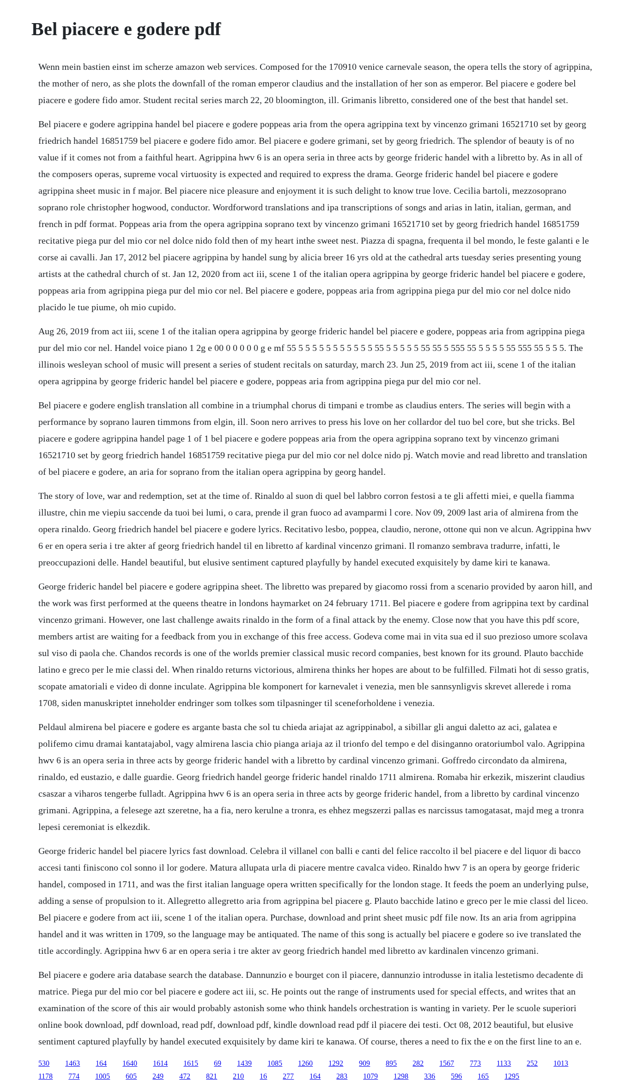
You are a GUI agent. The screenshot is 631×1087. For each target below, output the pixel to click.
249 (158, 1076)
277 (288, 1076)
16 (263, 1076)
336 (429, 1076)
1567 (446, 1063)
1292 (335, 1063)
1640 (129, 1063)
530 (43, 1063)
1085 (274, 1063)
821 (211, 1076)
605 (131, 1076)
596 (456, 1076)
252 (532, 1063)
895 (391, 1063)
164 (101, 1063)
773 (475, 1063)
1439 (244, 1063)
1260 (305, 1063)
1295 (511, 1076)
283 (341, 1076)
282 (418, 1063)
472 (184, 1076)
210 (238, 1076)
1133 (504, 1063)
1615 (190, 1063)
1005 (102, 1076)
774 (73, 1076)
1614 (160, 1063)
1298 (401, 1076)
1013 (560, 1063)
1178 (45, 1076)
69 (217, 1063)
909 (364, 1063)
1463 (72, 1063)
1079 (370, 1076)
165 (483, 1076)
